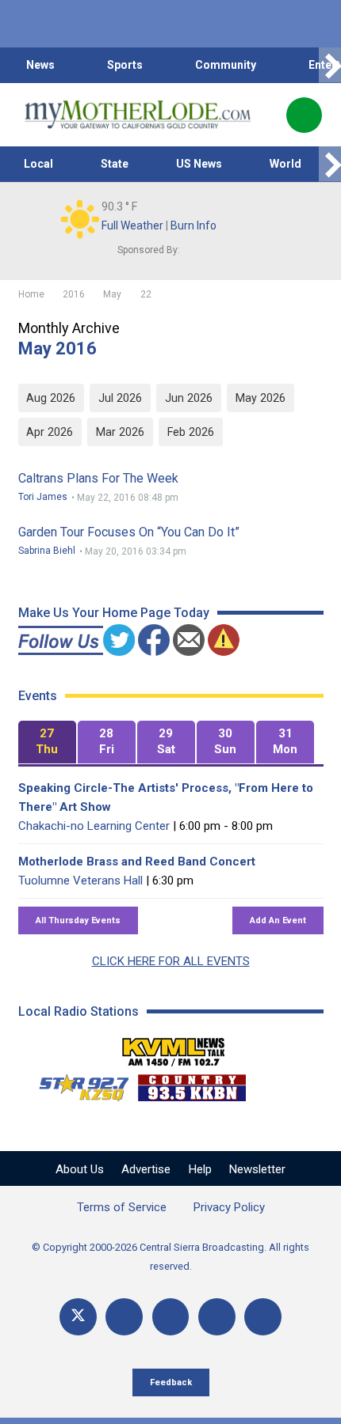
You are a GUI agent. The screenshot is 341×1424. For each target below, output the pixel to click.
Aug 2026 (50, 398)
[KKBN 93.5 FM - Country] (191, 1083)
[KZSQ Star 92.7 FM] (77, 1083)
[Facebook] (124, 1316)
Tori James (42, 496)
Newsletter (257, 1169)
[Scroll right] (330, 65)
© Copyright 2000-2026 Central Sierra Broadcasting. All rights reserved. (170, 1256)
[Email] (217, 1316)
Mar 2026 (120, 432)
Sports (125, 65)
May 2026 (260, 398)
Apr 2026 (49, 432)
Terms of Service (122, 1207)
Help (200, 1169)
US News (199, 163)
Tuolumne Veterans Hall (80, 880)
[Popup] (304, 115)
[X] (78, 1316)
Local (38, 163)
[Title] (263, 1316)
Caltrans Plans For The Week (98, 478)
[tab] (47, 742)
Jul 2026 (120, 398)
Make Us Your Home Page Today (113, 612)
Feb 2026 (190, 432)
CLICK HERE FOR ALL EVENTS (171, 961)
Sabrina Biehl (46, 550)
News (40, 65)
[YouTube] (171, 1316)
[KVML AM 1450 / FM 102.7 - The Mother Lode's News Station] (173, 1047)
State (114, 163)
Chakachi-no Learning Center (94, 826)
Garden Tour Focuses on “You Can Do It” (128, 532)
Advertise (145, 1169)
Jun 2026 (189, 398)
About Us (80, 1169)
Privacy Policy (229, 1207)
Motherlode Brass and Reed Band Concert (136, 861)
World (285, 163)
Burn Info (193, 225)
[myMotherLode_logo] (137, 115)
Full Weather (132, 225)
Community (225, 65)
